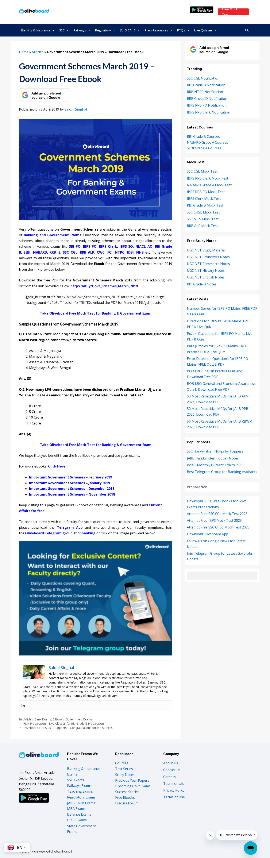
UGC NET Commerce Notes (208, 263)
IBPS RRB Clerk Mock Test (207, 178)
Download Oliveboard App (207, 534)
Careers (169, 776)
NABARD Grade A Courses (207, 142)
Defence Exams (79, 814)
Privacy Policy (173, 790)
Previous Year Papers (132, 780)
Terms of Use (174, 797)
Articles (37, 52)
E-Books (58, 719)
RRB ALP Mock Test (202, 225)
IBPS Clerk (108, 246)
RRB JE (55, 252)
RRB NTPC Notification (205, 91)
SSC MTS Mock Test (203, 219)
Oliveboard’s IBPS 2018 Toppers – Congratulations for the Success (68, 728)
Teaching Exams (80, 791)
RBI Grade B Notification (206, 85)
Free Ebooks (125, 797)
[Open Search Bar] (247, 30)
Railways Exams (79, 785)
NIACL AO (143, 246)
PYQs (181, 30)
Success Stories (127, 791)
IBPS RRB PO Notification (207, 105)
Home (23, 52)
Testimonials (173, 783)
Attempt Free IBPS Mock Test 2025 (214, 520)
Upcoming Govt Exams (133, 786)
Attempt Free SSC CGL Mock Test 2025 (217, 513)
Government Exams (79, 719)
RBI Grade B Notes (201, 284)
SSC (62, 30)
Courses (121, 763)
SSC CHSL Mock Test (203, 212)
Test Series (124, 768)
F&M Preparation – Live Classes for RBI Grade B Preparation (63, 724)
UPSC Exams (77, 820)
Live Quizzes (203, 30)
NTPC (119, 252)
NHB (140, 252)
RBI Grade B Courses (203, 136)
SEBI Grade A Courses (204, 148)
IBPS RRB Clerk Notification (208, 112)
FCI (109, 252)
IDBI (130, 252)
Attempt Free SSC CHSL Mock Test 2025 (218, 527)
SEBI (27, 252)
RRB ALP (87, 252)
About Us (170, 763)
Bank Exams (43, 719)
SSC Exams (75, 780)
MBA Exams (76, 808)
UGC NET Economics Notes (208, 257)
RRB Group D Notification (207, 98)
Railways (79, 30)
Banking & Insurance (35, 30)
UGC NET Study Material (206, 250)
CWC (101, 252)
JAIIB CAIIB (128, 30)
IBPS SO (126, 246)
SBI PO (74, 246)
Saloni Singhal (76, 109)
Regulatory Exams (81, 797)
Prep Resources (156, 30)
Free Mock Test (230, 11)
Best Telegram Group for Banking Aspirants (222, 471)
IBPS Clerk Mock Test (204, 198)
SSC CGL (70, 252)
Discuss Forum (126, 803)
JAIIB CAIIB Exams (81, 803)
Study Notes (125, 774)
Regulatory (103, 30)
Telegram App (70, 527)
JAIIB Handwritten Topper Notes (213, 458)
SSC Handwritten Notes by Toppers (215, 451)
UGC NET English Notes (206, 277)
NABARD (40, 252)
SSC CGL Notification (203, 78)
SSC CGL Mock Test (202, 171)
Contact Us (172, 769)
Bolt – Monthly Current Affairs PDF (214, 465)
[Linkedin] (23, 706)
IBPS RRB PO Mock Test (206, 191)
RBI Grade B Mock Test (205, 205)
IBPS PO (90, 246)
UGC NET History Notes (206, 270)
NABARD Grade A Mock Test (209, 185)
